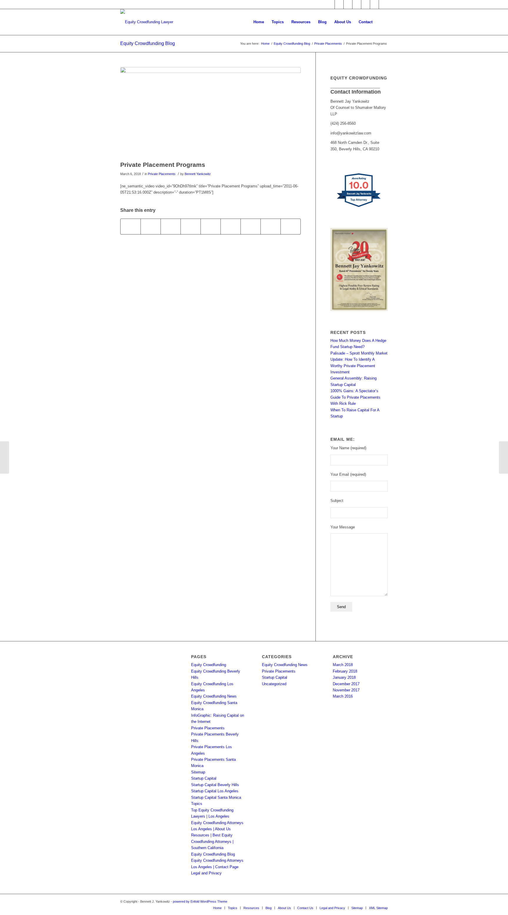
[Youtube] (365, 4)
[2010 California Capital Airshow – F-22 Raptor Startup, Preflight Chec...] (4, 457)
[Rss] (374, 4)
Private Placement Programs (162, 164)
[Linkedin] (348, 4)
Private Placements (328, 43)
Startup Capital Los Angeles (214, 791)
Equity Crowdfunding (208, 665)
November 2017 (346, 690)
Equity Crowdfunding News (214, 696)
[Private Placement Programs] (210, 112)
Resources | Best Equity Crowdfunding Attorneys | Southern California (212, 841)
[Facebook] (330, 4)
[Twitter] (339, 4)
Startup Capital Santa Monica (216, 797)
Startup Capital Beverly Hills (215, 785)
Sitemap (198, 772)
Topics (196, 803)
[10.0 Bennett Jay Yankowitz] (359, 207)
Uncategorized (274, 684)
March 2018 (343, 665)
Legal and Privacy (206, 873)
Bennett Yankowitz (198, 174)
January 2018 (344, 677)
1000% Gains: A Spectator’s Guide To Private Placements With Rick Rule (355, 397)
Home (265, 43)
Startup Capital (203, 778)
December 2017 (346, 684)
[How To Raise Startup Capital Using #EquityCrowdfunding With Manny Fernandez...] (503, 457)
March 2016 (343, 696)
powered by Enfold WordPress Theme (200, 901)
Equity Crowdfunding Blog (147, 43)
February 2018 (345, 671)
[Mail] (383, 4)
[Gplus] (356, 4)
